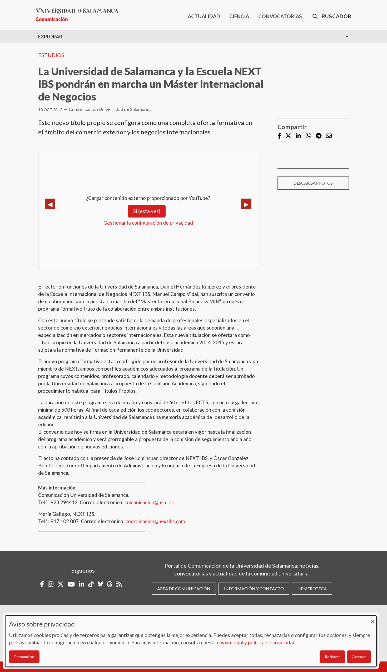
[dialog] (190, 641)
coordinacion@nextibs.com (155, 521)
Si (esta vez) (146, 211)
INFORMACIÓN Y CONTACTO (254, 588)
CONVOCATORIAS (280, 16)
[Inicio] (79, 14)
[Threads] (109, 584)
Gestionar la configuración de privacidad (148, 223)
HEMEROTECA (312, 588)
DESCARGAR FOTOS (313, 182)
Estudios (51, 55)
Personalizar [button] (24, 656)
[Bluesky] (100, 584)
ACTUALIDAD (204, 16)
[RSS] (119, 584)
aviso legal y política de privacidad (257, 642)
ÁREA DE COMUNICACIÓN (183, 588)
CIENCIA (239, 16)
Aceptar (359, 656)
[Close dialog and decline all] (372, 618)
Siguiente (246, 204)
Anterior (50, 204)
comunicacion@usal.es (149, 502)
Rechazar (332, 656)
